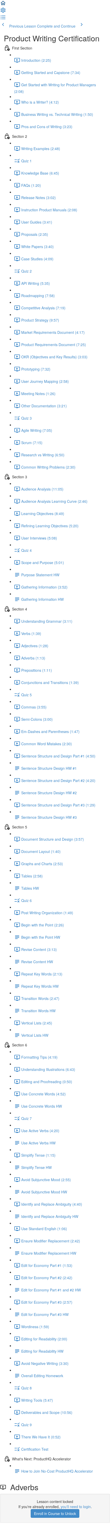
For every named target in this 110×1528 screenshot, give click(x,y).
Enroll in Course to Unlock (55, 1513)
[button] (3, 4)
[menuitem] (3, 11)
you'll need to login (76, 1506)
